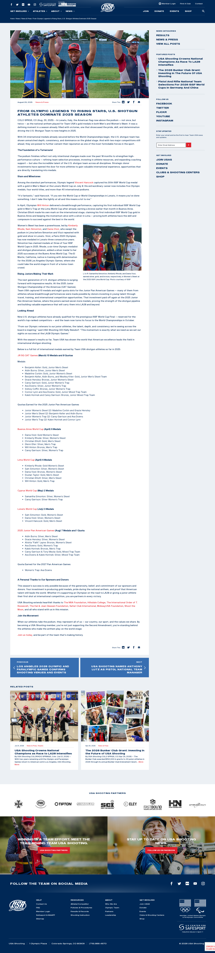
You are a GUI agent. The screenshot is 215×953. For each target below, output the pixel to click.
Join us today (25, 635)
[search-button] (203, 11)
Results (162, 35)
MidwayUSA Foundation (110, 606)
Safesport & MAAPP (45, 915)
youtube (163, 116)
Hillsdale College (96, 602)
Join (146, 11)
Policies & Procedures (81, 908)
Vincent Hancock (84, 182)
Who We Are (111, 904)
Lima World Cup (26, 459)
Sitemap (40, 919)
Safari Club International (82, 606)
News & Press (26, 18)
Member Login (169, 4)
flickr (161, 112)
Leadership (110, 915)
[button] (123, 102)
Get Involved (18, 11)
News (69, 11)
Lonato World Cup (27, 509)
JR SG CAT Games (28, 355)
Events (174, 11)
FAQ (38, 908)
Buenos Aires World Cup (30, 429)
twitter (162, 107)
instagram (164, 120)
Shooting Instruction (80, 915)
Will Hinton (43, 205)
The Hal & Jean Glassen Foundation (49, 606)
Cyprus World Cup (27, 490)
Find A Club (185, 4)
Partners (109, 911)
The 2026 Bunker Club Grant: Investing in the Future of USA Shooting (180, 73)
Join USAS (164, 159)
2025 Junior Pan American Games (36, 530)
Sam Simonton (33, 229)
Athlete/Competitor (80, 904)
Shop (188, 11)
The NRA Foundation (75, 602)
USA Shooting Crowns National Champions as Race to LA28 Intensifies (180, 61)
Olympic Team (112, 908)
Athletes (39, 11)
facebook (164, 103)
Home (12, 18)
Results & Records (80, 911)
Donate (159, 11)
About (55, 11)
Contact (199, 4)
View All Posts (168, 43)
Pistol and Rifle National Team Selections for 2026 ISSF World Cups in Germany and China (181, 84)
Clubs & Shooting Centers (178, 172)
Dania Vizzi (53, 229)
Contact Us (41, 904)
